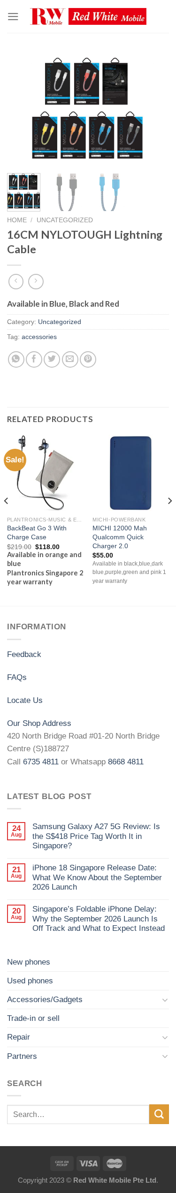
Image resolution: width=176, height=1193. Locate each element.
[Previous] (22, 109)
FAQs (17, 677)
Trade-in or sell (33, 1018)
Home (17, 220)
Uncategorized (65, 220)
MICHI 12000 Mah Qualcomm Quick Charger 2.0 (119, 536)
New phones (28, 962)
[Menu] (13, 17)
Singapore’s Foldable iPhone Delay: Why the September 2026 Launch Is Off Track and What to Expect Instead (98, 919)
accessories (39, 336)
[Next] (153, 109)
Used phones (30, 980)
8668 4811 (126, 761)
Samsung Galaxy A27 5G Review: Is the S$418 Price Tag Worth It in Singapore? (96, 836)
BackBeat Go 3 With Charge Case (37, 532)
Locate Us (25, 700)
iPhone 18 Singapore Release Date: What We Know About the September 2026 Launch (97, 877)
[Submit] (159, 1114)
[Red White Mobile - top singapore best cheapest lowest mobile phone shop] (88, 16)
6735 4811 (41, 761)
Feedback (24, 654)
